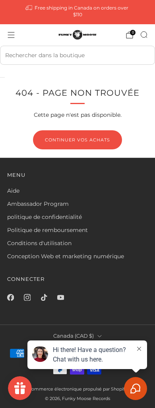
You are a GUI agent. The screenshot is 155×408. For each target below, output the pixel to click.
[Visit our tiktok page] (43, 297)
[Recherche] (144, 35)
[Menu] (11, 35)
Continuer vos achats (77, 140)
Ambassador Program (38, 203)
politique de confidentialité (44, 216)
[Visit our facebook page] (10, 297)
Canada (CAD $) (73, 336)
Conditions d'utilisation (39, 243)
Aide (13, 190)
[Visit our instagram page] (27, 297)
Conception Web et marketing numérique (65, 256)
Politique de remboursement (47, 230)
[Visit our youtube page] (60, 297)
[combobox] (77, 55)
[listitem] (77, 12)
